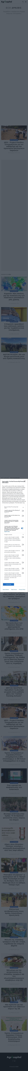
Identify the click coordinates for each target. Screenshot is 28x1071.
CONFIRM (8, 584)
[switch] (22, 511)
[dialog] (14, 535)
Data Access (14, 589)
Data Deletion (6, 589)
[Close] (25, 481)
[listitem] (14, 507)
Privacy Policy (22, 589)
